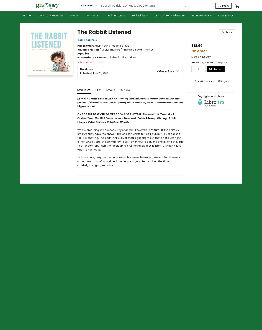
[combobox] (89, 5)
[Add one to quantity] (203, 69)
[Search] (184, 5)
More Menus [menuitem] (225, 15)
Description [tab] (84, 89)
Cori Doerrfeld (87, 40)
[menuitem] (27, 15)
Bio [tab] (99, 89)
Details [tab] (110, 89)
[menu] (131, 15)
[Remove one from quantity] (194, 69)
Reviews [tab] (125, 89)
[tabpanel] (130, 136)
